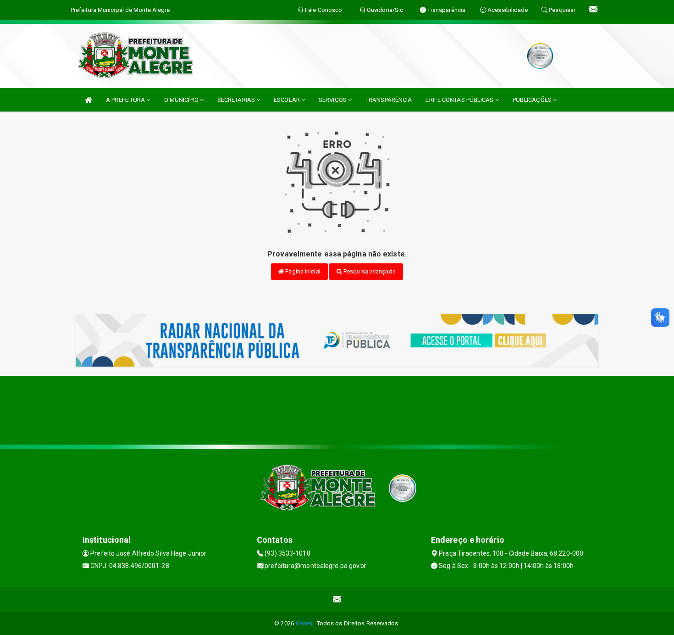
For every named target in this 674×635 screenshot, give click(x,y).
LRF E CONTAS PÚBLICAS (460, 99)
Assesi (304, 623)
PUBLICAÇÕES (533, 99)
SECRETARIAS (236, 99)
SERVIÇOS (333, 99)
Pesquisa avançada (369, 271)
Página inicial (302, 271)
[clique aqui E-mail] (337, 599)
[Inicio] (88, 99)
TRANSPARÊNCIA (388, 99)
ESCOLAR (287, 99)
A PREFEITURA (126, 99)
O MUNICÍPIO (182, 99)
